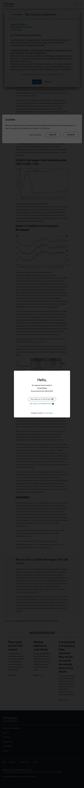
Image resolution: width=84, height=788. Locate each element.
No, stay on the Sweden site (40, 403)
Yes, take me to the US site (41, 399)
